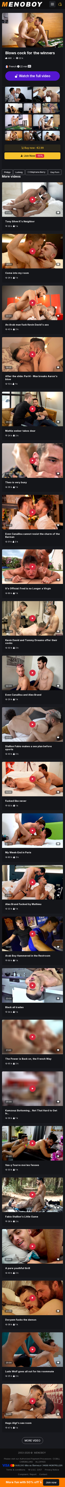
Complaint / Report (27, 1474)
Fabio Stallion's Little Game (21, 1216)
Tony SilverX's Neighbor (20, 221)
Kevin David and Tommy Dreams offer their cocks (31, 642)
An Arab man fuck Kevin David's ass (27, 324)
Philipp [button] (7, 172)
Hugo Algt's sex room (18, 1422)
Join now (51, 1482)
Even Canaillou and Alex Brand (23, 694)
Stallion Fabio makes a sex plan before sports (28, 748)
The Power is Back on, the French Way (28, 1058)
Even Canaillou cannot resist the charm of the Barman (32, 535)
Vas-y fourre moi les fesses (22, 1165)
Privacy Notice (52, 1469)
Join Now (33, 155)
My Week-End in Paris (18, 852)
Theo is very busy (16, 482)
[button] (60, 4)
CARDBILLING (26, 1461)
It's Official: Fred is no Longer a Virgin (28, 588)
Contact (43, 1474)
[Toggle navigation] (52, 4)
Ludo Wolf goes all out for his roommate (29, 1371)
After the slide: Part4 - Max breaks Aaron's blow (31, 378)
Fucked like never (16, 800)
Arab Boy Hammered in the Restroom (27, 955)
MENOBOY (40, 1452)
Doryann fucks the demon (20, 1319)
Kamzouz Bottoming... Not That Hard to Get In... (31, 1112)
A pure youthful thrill (17, 1268)
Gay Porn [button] (54, 172)
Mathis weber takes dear (20, 430)
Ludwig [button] (19, 172)
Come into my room (17, 272)
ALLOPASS (40, 1461)
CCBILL (56, 1458)
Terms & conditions (15, 1469)
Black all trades (14, 1007)
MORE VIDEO (32, 1440)
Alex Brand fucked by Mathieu (23, 904)
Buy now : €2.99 (34, 147)
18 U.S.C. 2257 (35, 1469)
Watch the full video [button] (34, 76)
